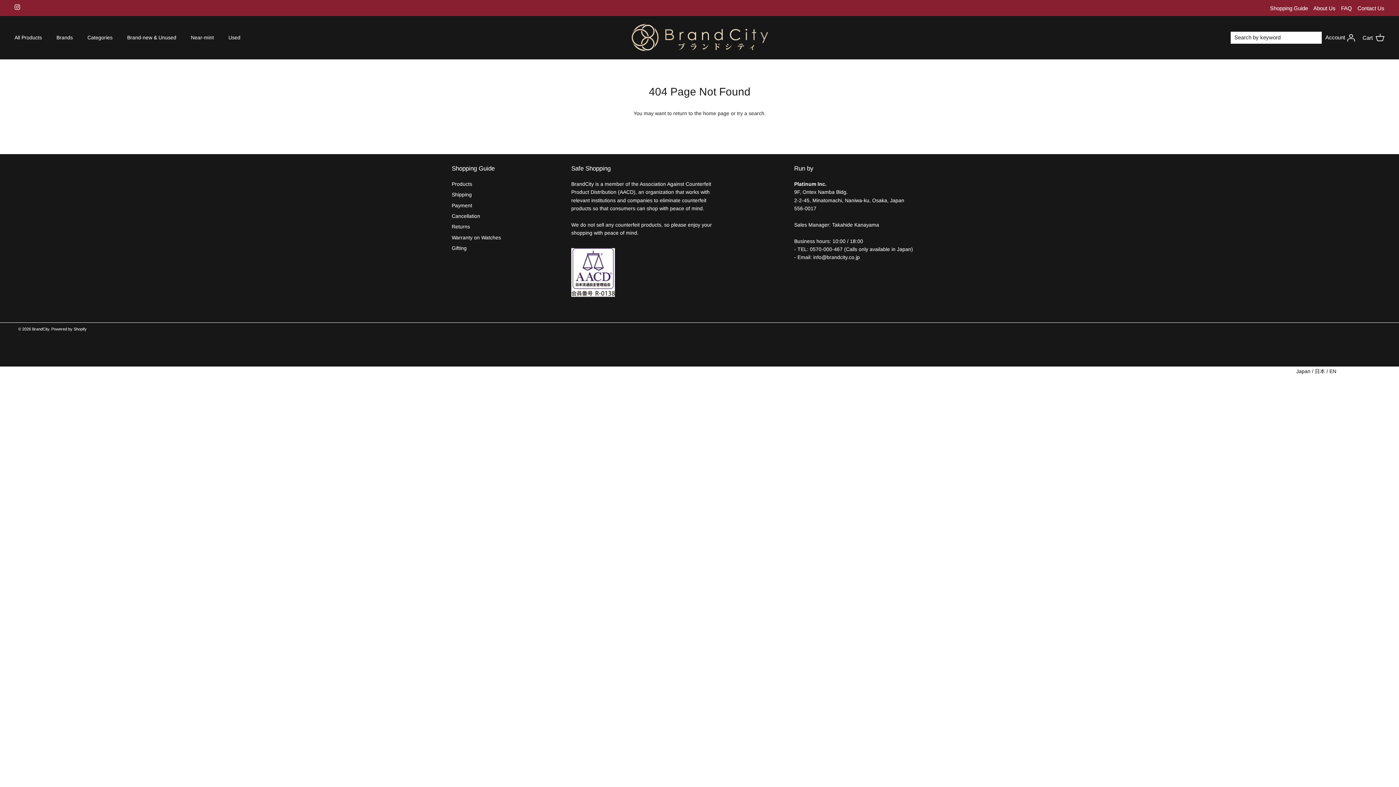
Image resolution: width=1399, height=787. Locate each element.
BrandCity (40, 329)
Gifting (459, 248)
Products (462, 184)
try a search (750, 113)
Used (234, 37)
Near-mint (202, 37)
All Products (28, 37)
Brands (64, 37)
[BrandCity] (699, 38)
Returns (461, 227)
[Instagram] (17, 7)
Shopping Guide (1289, 8)
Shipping (462, 194)
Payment (462, 205)
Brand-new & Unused (151, 37)
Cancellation (466, 216)
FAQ (1346, 8)
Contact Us (1370, 8)
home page (716, 113)
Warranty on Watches (476, 237)
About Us (1324, 8)
